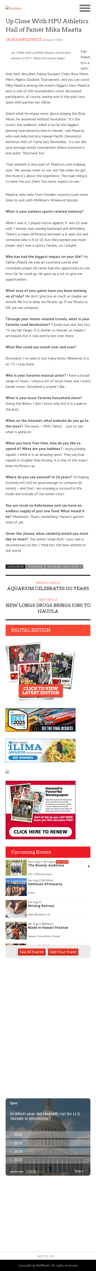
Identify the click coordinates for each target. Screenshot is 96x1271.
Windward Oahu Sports (64, 566)
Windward (35, 566)
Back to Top (46, 1256)
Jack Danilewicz (24, 39)
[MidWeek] (27, 8)
